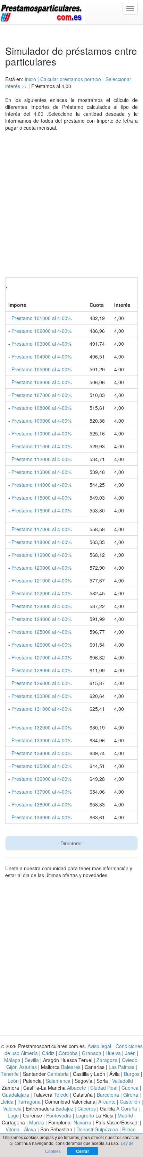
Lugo (13, 1115)
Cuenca (129, 1087)
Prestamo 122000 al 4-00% (41, 593)
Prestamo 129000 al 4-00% (41, 683)
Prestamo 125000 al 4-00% (41, 631)
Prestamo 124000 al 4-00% (41, 618)
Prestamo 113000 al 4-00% (41, 471)
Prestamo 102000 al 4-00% (41, 330)
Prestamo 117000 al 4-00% (41, 529)
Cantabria (58, 1073)
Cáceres (87, 1108)
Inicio (30, 79)
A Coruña (126, 1108)
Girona (130, 1094)
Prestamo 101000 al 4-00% (41, 317)
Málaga (12, 1059)
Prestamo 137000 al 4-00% (41, 791)
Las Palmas (121, 1066)
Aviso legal (99, 1046)
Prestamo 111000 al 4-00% (41, 446)
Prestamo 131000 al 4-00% (41, 708)
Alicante (107, 1101)
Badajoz (64, 1108)
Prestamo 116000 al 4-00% (41, 510)
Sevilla (32, 1059)
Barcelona (108, 1094)
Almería (29, 1053)
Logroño (85, 1115)
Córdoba (68, 1053)
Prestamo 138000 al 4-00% (41, 804)
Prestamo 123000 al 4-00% (41, 606)
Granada (91, 1053)
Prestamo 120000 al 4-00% (41, 567)
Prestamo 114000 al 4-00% (41, 484)
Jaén (130, 1053)
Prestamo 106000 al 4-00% (41, 382)
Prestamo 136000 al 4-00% (41, 778)
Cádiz (48, 1053)
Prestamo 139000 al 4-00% (41, 817)
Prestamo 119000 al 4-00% (41, 554)
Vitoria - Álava (21, 1129)
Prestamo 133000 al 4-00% (41, 740)
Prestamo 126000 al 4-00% (41, 644)
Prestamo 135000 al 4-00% (41, 765)
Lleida (7, 1101)
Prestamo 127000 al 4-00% (41, 657)
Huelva (113, 1053)
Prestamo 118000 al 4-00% (41, 541)
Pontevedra (59, 1115)
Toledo (61, 1094)
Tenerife (10, 1073)
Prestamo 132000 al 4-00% (41, 727)
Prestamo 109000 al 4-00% (41, 420)
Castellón (130, 1101)
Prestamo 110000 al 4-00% (41, 433)
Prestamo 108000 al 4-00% (41, 407)
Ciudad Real (103, 1087)
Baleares (71, 1066)
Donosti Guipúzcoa (97, 1129)
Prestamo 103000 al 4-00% (41, 343)
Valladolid (122, 1080)
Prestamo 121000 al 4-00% (41, 580)
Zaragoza (107, 1059)
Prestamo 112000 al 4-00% (41, 459)
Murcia (36, 1122)
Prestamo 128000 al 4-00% (41, 670)
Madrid (125, 1115)
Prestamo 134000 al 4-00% (41, 753)
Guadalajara (15, 1094)
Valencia (12, 1108)
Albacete (76, 1087)
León (13, 1080)
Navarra (82, 1122)
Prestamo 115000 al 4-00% (41, 497)
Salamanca (58, 1080)
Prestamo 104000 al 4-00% (41, 356)
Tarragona (29, 1101)
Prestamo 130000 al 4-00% (41, 695)
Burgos (132, 1073)
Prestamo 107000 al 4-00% (41, 394)
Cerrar (82, 1151)
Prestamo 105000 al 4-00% (41, 369)
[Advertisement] (71, 206)
